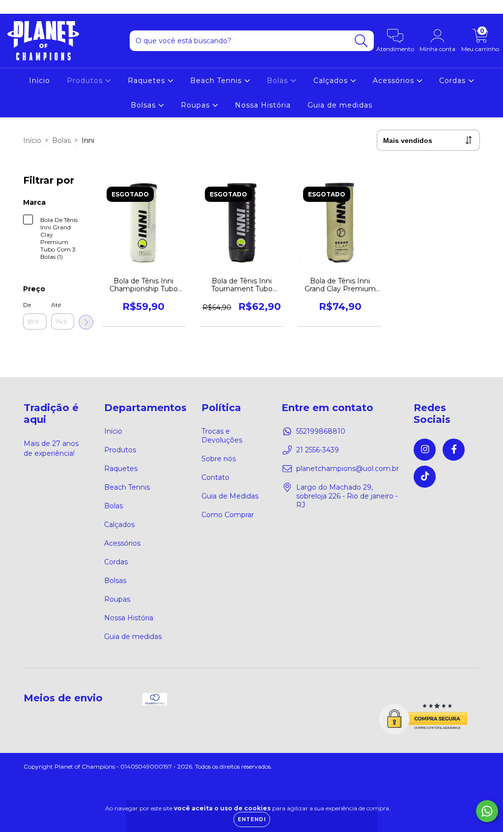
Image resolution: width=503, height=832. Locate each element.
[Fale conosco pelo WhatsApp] (487, 811)
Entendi (252, 819)
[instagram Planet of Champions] (14, 6)
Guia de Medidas (229, 496)
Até (56, 304)
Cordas (453, 80)
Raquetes (148, 80)
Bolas (278, 80)
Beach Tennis (217, 80)
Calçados (331, 80)
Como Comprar (227, 514)
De (27, 304)
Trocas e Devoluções (221, 435)
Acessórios (395, 80)
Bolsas (144, 105)
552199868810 (320, 431)
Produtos (86, 80)
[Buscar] (361, 41)
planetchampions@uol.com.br (347, 468)
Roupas (196, 105)
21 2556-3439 (317, 449)
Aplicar (86, 322)
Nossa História (263, 105)
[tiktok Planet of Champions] (43, 6)
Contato (215, 477)
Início (39, 80)
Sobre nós (218, 458)
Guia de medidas (339, 105)
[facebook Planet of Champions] (29, 6)
